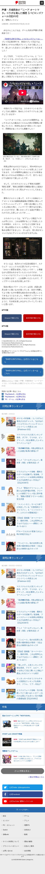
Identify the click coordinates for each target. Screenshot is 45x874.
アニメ (26, 820)
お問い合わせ (8, 851)
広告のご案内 (29, 846)
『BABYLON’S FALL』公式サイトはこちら (21, 360)
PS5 (16, 381)
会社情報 (27, 851)
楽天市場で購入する (33, 318)
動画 (25, 834)
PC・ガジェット (9, 825)
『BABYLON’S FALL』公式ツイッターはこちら (21, 372)
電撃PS (27, 825)
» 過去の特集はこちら (36, 777)
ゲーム (26, 816)
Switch (5, 830)
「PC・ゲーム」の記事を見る (14, 399)
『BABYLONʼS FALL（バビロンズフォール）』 (23, 39)
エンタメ (6, 820)
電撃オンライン (7, 381)
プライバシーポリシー (11, 846)
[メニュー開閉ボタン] (42, 3)
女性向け (27, 830)
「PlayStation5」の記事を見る (15, 394)
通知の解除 (28, 841)
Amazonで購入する (12, 318)
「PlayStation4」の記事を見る (15, 397)
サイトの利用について (11, 841)
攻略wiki (6, 834)
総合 (4, 816)
